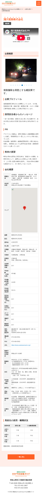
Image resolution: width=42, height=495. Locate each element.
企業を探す (28, 9)
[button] (11, 85)
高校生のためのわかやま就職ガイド (12, 9)
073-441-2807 (23, 485)
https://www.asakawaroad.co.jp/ (20, 345)
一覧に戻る (21, 457)
